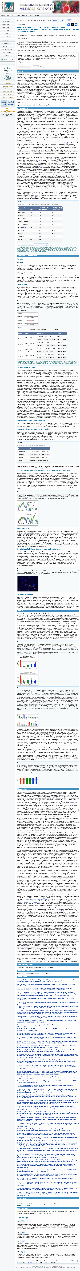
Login (31, 15)
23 (61, 795)
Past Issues (5, 40)
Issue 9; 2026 (5, 21)
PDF (69, 20)
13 (57, 162)
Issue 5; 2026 (5, 34)
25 (53, 798)
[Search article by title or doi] (12, 59)
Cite (62, 20)
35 (25, 227)
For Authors (10, 15)
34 (52, 873)
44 (41, 950)
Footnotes (8, 79)
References (7, 77)
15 (39, 167)
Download (36, 67)
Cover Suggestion (7, 52)
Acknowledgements (7, 76)
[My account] (77, 15)
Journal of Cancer (7, 94)
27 (48, 873)
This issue (55, 20)
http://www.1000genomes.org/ (40, 243)
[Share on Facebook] (68, 24)
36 (61, 911)
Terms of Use (75, 1267)
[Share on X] (72, 24)
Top (8, 67)
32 (48, 870)
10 (18, 154)
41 (27, 944)
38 (63, 911)
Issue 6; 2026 (5, 31)
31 (47, 870)
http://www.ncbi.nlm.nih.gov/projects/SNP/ (43, 245)
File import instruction (45, 67)
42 (69, 945)
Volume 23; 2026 (6, 37)
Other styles (27, 62)
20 (40, 167)
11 (59, 159)
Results (8, 73)
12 (41, 160)
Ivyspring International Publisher (44, 1266)
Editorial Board (6, 43)
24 (63, 795)
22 (32, 473)
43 (23, 948)
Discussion (8, 75)
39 (55, 912)
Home (3, 15)
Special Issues (5, 55)
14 (63, 164)
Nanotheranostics (7, 91)
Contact (37, 15)
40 (70, 912)
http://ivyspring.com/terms (32, 1262)
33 (50, 873)
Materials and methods (8, 71)
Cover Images (5, 46)
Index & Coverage (7, 49)
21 (48, 267)
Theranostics (7, 83)
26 (71, 802)
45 (39, 954)
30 (72, 802)
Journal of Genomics (8, 97)
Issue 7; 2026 (5, 27)
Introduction (7, 69)
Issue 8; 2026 (5, 24)
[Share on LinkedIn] (76, 24)
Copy (20, 62)
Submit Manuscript (21, 15)
